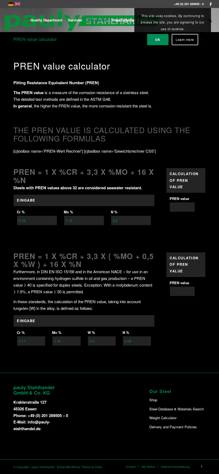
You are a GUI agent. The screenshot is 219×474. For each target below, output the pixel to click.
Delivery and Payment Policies (173, 426)
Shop (153, 399)
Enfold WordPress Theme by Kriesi (79, 467)
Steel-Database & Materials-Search (176, 408)
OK (157, 39)
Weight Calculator (163, 417)
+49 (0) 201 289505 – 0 (48, 415)
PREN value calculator (35, 39)
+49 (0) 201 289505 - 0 (189, 4)
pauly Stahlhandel (43, 467)
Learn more (185, 39)
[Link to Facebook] (211, 4)
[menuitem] (46, 20)
